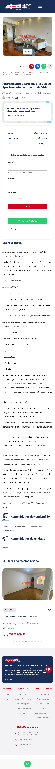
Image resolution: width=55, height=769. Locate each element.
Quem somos (44, 694)
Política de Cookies (44, 718)
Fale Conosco (44, 704)
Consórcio (23, 713)
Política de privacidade (44, 713)
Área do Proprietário (23, 699)
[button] (13, 641)
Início (4, 72)
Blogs (44, 708)
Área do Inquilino (23, 704)
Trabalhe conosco (44, 699)
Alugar (7, 694)
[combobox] (11, 198)
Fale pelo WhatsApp (29, 221)
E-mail (11, 178)
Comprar (7, 699)
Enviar (28, 207)
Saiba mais (8, 679)
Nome (11, 162)
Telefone (12, 192)
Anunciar (23, 694)
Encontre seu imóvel (23, 708)
